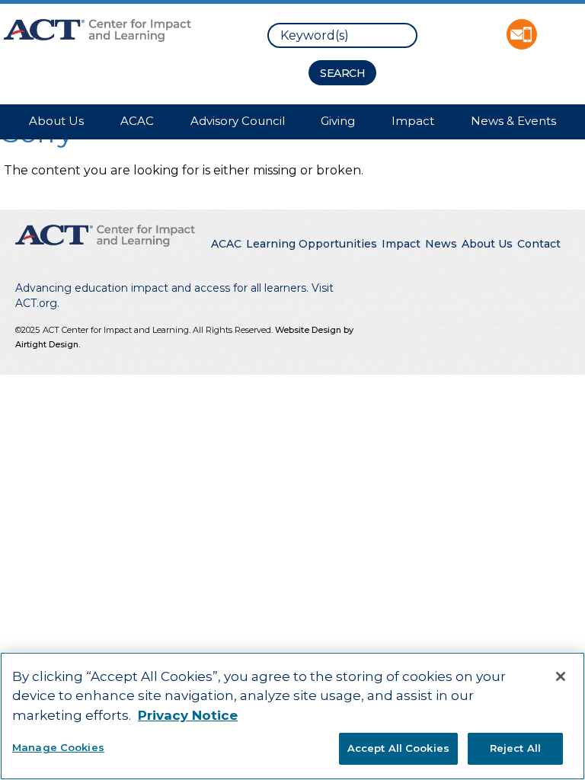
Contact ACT (522, 34)
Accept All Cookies (398, 748)
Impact (413, 120)
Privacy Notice (188, 715)
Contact (539, 244)
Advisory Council (237, 120)
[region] (292, 716)
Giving (338, 120)
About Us (56, 120)
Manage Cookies (58, 747)
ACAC (137, 120)
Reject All (515, 748)
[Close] (560, 676)
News (441, 244)
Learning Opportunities (311, 244)
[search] (342, 35)
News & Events (513, 120)
